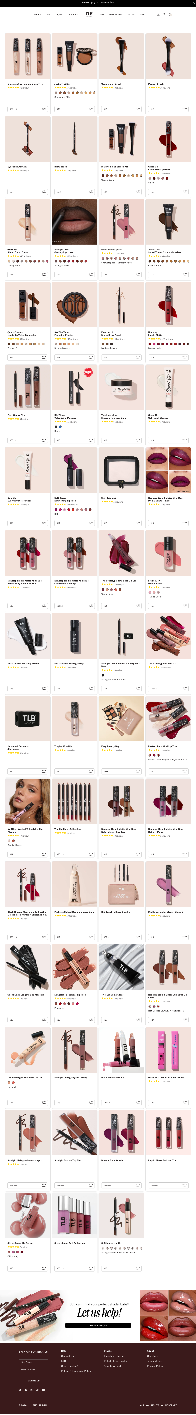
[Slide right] (95, 93)
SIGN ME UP (33, 1380)
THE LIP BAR (40, 1405)
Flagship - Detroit (114, 1355)
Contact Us (67, 1355)
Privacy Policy (155, 1365)
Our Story (152, 1355)
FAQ (63, 1361)
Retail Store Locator (115, 1361)
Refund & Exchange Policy (76, 1371)
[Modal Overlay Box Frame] (98, 3)
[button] (164, 14)
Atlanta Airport (112, 1365)
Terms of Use (154, 1361)
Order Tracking (69, 1365)
